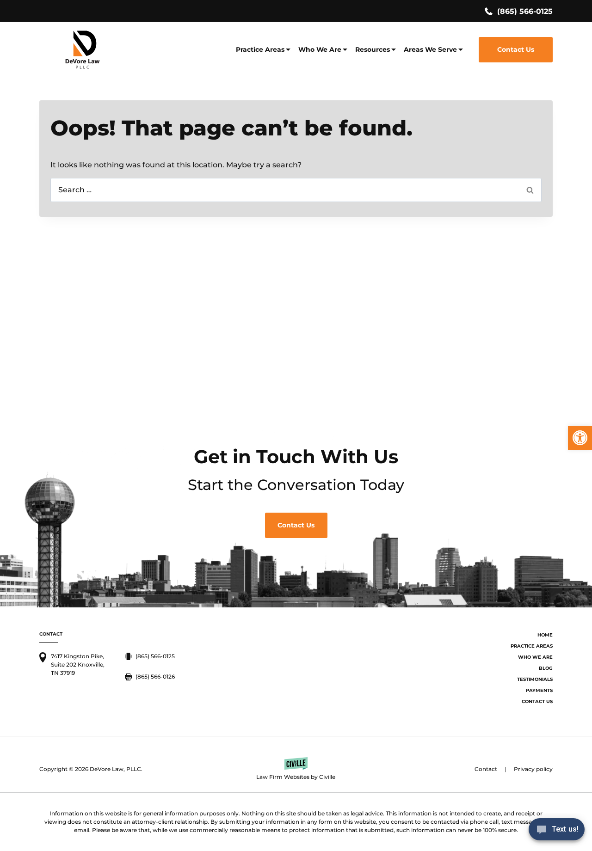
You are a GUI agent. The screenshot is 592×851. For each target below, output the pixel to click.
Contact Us (515, 49)
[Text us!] (556, 832)
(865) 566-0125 (525, 11)
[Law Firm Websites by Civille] (295, 769)
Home (545, 635)
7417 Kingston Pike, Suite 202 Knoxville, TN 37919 (78, 664)
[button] (580, 438)
